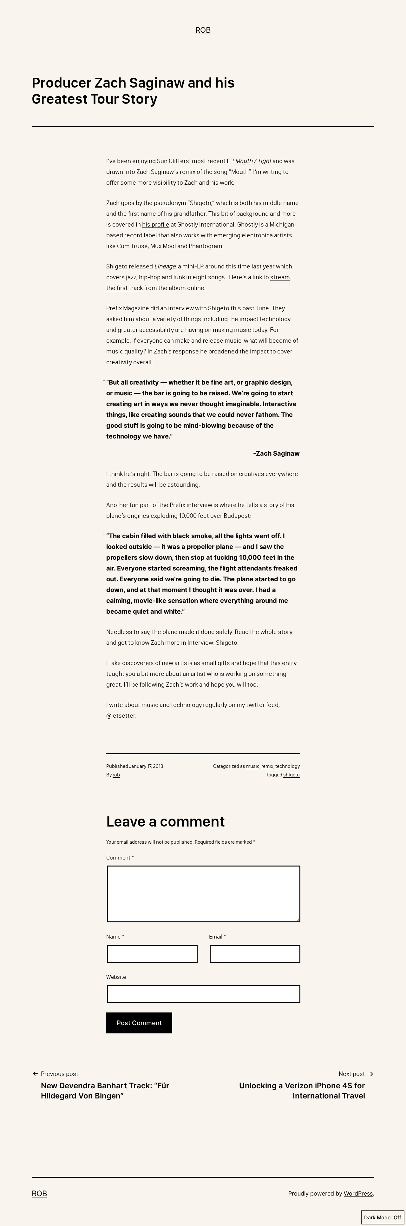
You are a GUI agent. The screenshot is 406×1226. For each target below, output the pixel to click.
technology (287, 766)
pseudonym (170, 203)
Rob (203, 30)
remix (267, 766)
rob (116, 775)
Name (115, 936)
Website (116, 976)
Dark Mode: (378, 1217)
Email (217, 936)
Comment (120, 857)
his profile (155, 224)
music (252, 766)
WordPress (358, 1193)
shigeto (291, 775)
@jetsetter (120, 715)
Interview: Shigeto (212, 642)
